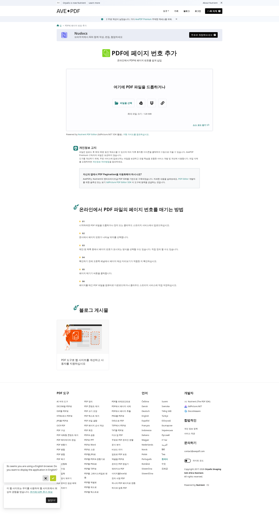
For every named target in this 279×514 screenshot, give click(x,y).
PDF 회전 (88, 430)
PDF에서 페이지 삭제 (121, 406)
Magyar (145, 439)
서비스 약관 (189, 433)
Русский (166, 435)
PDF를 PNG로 (90, 463)
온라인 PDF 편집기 (120, 463)
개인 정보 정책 (191, 428)
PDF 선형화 (62, 463)
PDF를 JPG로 (90, 454)
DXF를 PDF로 (63, 411)
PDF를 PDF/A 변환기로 (94, 459)
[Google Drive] (141, 103)
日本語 (165, 468)
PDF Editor (183, 178)
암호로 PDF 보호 (119, 454)
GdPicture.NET (195, 406)
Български (167, 425)
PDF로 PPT (89, 439)
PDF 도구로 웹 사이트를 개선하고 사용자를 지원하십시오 (82, 361)
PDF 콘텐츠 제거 (91, 406)
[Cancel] (46, 478)
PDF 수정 (61, 468)
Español (145, 420)
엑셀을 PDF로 (118, 459)
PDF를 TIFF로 (90, 468)
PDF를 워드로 (90, 487)
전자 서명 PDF (118, 478)
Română (146, 463)
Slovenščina (147, 473)
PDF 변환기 (62, 444)
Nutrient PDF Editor (87, 134)
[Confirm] (53, 478)
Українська (167, 430)
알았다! (51, 500)
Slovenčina (147, 468)
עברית (164, 439)
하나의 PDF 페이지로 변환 (123, 483)
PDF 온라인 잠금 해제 (66, 483)
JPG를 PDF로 (62, 420)
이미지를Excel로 (119, 473)
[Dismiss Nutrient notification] (221, 3)
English (145, 415)
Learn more (94, 2)
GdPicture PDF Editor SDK (118, 182)
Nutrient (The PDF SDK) (199, 401)
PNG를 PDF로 (118, 415)
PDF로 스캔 (89, 449)
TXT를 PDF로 (118, 430)
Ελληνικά (166, 420)
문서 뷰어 (116, 444)
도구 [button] (165, 11)
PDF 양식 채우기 (64, 478)
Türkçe (165, 415)
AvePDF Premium (143, 19)
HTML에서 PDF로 (65, 415)
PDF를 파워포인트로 (121, 401)
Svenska (166, 406)
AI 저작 (213, 11)
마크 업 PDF (117, 435)
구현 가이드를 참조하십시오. (136, 134)
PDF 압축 (61, 473)
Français (146, 425)
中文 (164, 463)
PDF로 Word (90, 444)
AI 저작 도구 (62, 401)
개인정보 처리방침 (101, 161)
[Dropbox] (151, 103)
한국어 (165, 459)
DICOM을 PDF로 (64, 406)
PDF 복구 (61, 459)
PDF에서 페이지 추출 (121, 411)
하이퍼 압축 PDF (119, 488)
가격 (176, 11)
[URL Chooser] (162, 103)
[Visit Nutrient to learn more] (58, 3)
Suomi (165, 401)
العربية (164, 444)
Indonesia (146, 430)
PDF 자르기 (62, 488)
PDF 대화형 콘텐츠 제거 (67, 435)
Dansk (145, 406)
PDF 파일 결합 (90, 420)
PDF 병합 (61, 449)
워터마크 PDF (118, 468)
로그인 (198, 11)
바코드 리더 (117, 449)
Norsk (144, 449)
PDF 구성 (61, 430)
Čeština (145, 401)
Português (147, 459)
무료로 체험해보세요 (202, 35)
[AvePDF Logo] (68, 11)
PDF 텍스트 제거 (91, 415)
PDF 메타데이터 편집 (66, 439)
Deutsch (146, 411)
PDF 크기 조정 (90, 411)
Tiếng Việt (166, 411)
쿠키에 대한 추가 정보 (41, 491)
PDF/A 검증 (89, 435)
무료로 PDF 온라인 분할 (122, 439)
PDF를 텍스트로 (91, 492)
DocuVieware (194, 411)
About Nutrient (210, 2)
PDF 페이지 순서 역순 (94, 425)
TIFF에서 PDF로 (119, 425)
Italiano (145, 435)
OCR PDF (61, 425)
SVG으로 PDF (118, 420)
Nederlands (147, 444)
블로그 (187, 11)
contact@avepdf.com (194, 451)
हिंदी (163, 449)
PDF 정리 (88, 401)
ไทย (163, 454)
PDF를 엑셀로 (90, 482)
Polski (144, 454)
